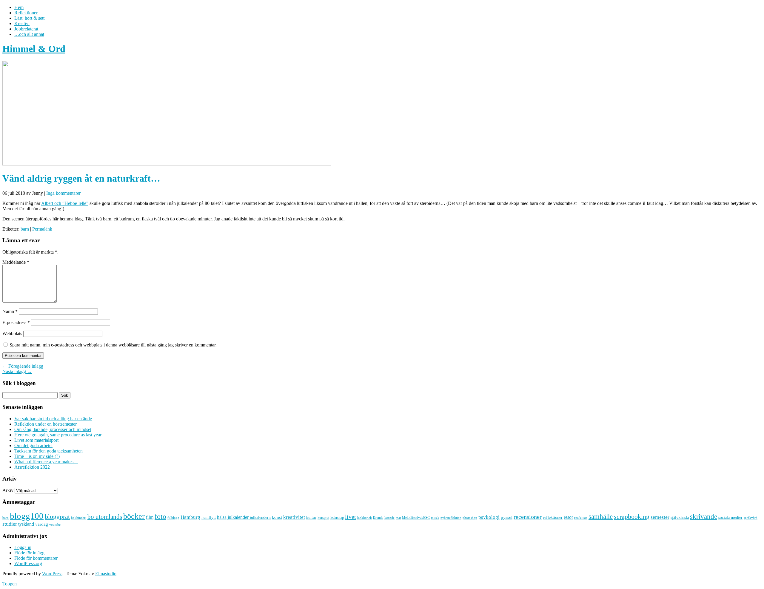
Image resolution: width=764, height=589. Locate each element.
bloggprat (57, 516)
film (149, 517)
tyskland (26, 524)
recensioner (528, 516)
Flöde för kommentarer (36, 558)
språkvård (750, 517)
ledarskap (337, 518)
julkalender (238, 517)
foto (160, 516)
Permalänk (42, 228)
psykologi (489, 517)
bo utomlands (104, 516)
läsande (389, 517)
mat (398, 517)
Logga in (22, 547)
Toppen (9, 583)
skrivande (703, 516)
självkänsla (680, 517)
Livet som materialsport (36, 440)
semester (660, 517)
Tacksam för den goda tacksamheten (48, 450)
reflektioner (553, 517)
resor (568, 517)
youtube (55, 524)
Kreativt (22, 23)
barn (25, 228)
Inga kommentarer (63, 193)
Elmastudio (105, 573)
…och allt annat (29, 34)
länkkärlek (364, 517)
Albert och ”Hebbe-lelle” (64, 203)
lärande (378, 518)
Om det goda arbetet (33, 445)
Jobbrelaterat (26, 28)
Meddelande (15, 262)
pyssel (506, 517)
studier (9, 524)
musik (435, 517)
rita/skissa (580, 517)
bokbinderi (78, 517)
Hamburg (190, 517)
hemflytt (208, 517)
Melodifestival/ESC (416, 518)
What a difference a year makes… (46, 461)
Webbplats (12, 333)
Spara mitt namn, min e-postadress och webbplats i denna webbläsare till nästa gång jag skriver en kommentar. (113, 344)
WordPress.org (28, 563)
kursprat (323, 518)
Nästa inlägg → (17, 371)
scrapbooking (631, 516)
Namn (10, 311)
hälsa (222, 517)
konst (277, 517)
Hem (19, 7)
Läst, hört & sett (29, 18)
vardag (41, 524)
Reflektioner (26, 12)
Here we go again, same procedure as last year (57, 434)
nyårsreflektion (450, 517)
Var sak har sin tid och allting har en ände (53, 418)
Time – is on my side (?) (37, 456)
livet (350, 516)
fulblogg (173, 517)
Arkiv (7, 490)
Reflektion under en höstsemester (45, 424)
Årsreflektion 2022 (32, 467)
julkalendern (260, 517)
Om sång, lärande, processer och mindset (52, 429)
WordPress (52, 573)
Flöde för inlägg (29, 552)
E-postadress (16, 322)
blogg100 (27, 516)
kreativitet (294, 517)
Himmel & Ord (33, 48)
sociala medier (730, 517)
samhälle (601, 516)
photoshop (470, 517)
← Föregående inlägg (22, 366)
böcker (134, 516)
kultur (311, 517)
